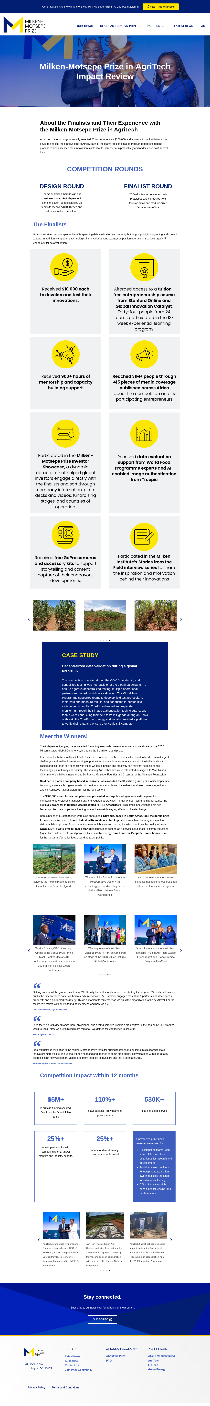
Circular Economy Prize (118, 26)
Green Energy (156, 1369)
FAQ (202, 26)
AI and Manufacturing (161, 1356)
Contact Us (72, 1365)
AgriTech (153, 1360)
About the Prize (115, 1356)
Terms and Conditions (65, 1387)
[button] (29, 619)
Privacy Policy (36, 1387)
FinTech (153, 1365)
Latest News (183, 26)
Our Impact (85, 26)
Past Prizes (155, 26)
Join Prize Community (78, 1369)
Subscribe (71, 1361)
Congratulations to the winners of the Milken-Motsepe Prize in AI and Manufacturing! (90, 6)
